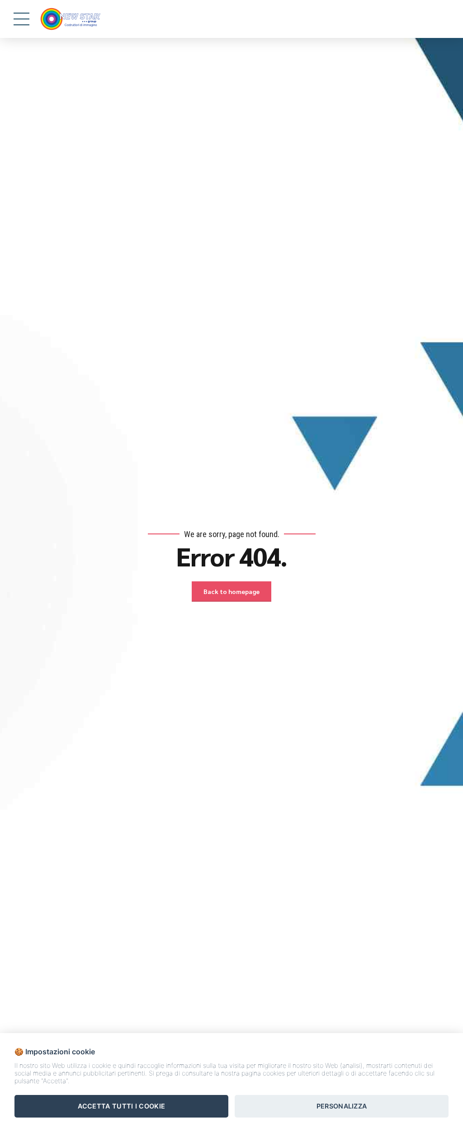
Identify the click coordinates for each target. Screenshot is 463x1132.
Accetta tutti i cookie (121, 1106)
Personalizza (342, 1106)
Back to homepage (231, 591)
